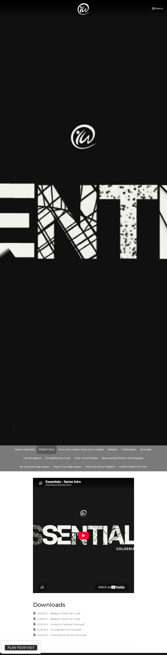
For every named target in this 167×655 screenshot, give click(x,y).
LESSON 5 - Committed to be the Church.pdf (61, 635)
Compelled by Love (57, 458)
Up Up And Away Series (34, 466)
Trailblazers (128, 449)
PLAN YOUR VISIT (21, 647)
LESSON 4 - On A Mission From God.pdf (59, 629)
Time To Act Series (86, 458)
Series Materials (25, 449)
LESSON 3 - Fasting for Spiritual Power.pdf (60, 624)
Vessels (112, 449)
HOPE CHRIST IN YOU (133, 466)
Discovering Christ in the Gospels (122, 458)
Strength (146, 449)
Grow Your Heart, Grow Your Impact (81, 449)
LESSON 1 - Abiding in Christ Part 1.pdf (58, 613)
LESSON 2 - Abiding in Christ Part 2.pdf (58, 618)
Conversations (32, 458)
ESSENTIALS (46, 449)
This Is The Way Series (67, 466)
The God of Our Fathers (100, 466)
